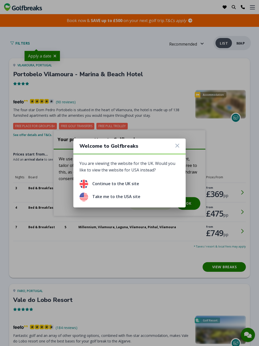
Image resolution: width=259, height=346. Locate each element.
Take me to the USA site (116, 196)
